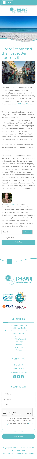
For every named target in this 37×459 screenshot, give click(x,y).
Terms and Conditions (18, 325)
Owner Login (18, 336)
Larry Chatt (10, 204)
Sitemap (18, 344)
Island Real (18, 10)
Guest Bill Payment (18, 339)
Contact (18, 350)
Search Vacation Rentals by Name (18, 331)
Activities (18, 242)
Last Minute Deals (18, 328)
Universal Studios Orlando (22, 104)
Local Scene (18, 347)
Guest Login (18, 342)
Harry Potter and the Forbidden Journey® (17, 53)
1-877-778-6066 (18, 369)
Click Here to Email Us (18, 373)
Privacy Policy (18, 334)
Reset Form (18, 431)
